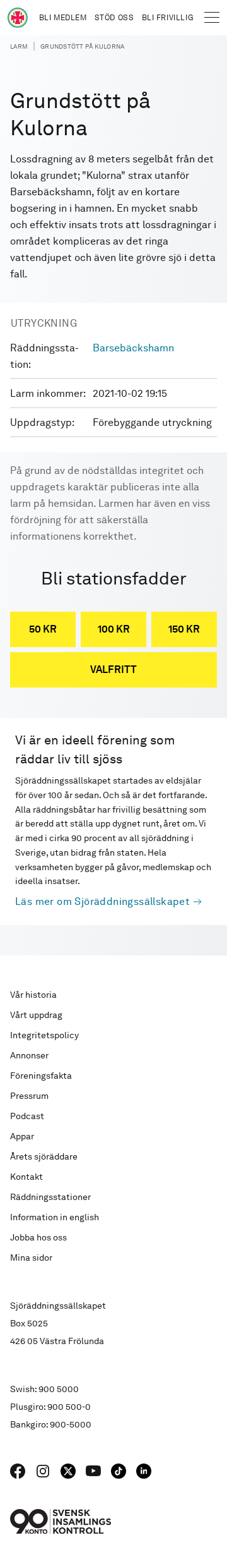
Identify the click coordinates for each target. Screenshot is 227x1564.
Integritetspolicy (44, 1035)
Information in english (54, 1217)
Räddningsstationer (50, 1197)
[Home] (18, 18)
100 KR (114, 629)
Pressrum (29, 1096)
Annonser (29, 1055)
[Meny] (211, 18)
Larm (19, 46)
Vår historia (33, 995)
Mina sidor (31, 1257)
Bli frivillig (168, 17)
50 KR (43, 629)
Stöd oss (114, 17)
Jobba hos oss (38, 1237)
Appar (22, 1136)
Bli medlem (63, 17)
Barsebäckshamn (133, 348)
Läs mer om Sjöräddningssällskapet (102, 901)
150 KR (184, 629)
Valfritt (113, 670)
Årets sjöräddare (44, 1156)
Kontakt (26, 1177)
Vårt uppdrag (36, 1015)
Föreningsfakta (41, 1075)
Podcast (27, 1116)
